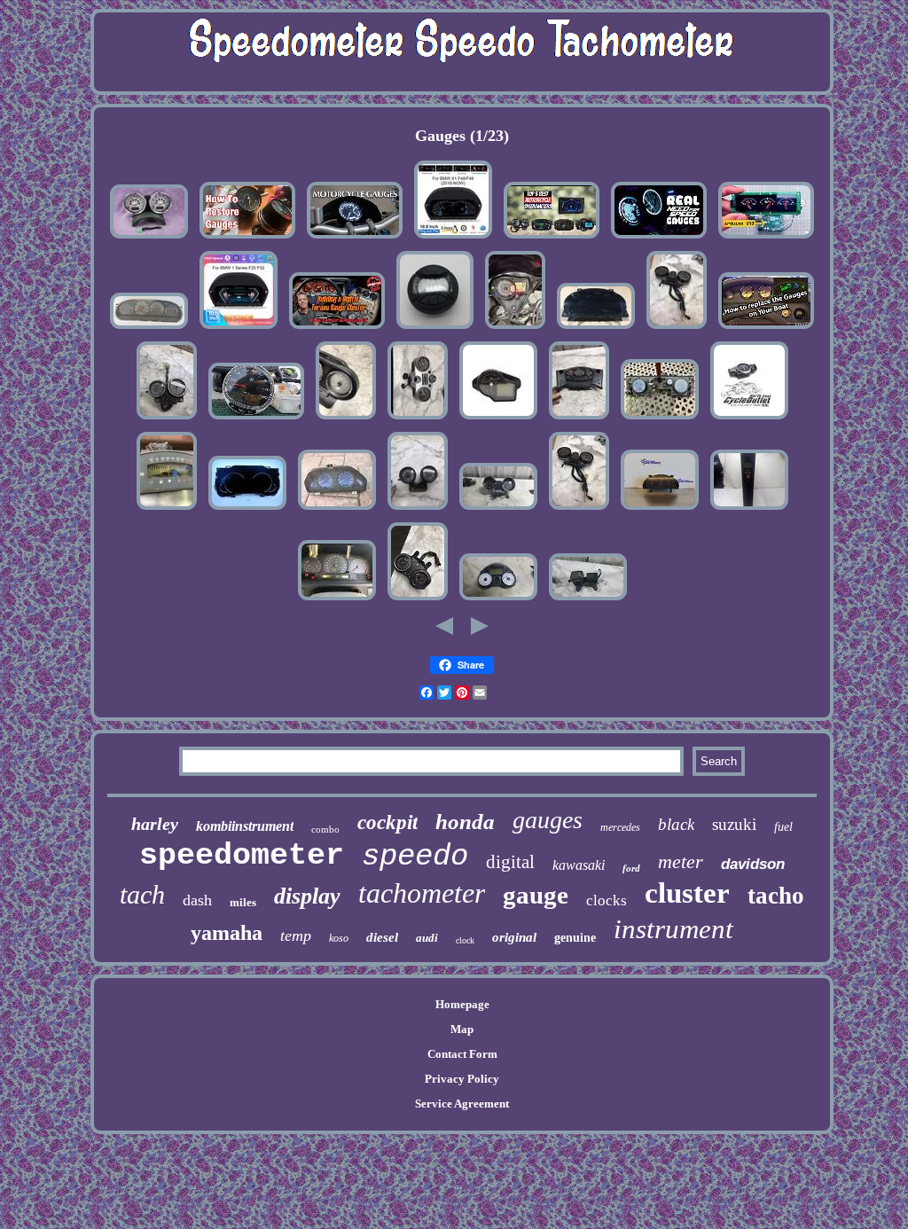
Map (462, 1029)
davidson (753, 864)
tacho (776, 895)
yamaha (226, 932)
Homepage (462, 1004)
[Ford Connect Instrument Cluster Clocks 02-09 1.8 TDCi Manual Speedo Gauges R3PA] (659, 510)
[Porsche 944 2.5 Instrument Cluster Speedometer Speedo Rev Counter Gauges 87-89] (149, 329)
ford (631, 868)
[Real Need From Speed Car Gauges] (659, 239)
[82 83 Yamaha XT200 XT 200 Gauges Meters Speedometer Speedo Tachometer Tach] (587, 600)
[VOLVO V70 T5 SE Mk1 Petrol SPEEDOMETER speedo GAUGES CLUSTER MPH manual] (337, 600)
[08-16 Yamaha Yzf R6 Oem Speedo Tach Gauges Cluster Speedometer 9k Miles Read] (749, 420)
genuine (575, 937)
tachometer (421, 893)
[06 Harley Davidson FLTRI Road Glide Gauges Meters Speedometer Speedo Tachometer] (345, 420)
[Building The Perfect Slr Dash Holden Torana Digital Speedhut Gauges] (337, 329)
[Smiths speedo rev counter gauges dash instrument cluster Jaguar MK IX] (659, 420)
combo (325, 829)
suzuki (734, 824)
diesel (382, 937)
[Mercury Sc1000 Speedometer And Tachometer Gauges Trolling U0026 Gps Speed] (256, 420)
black (676, 824)
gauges (548, 820)
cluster (687, 893)
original (514, 937)
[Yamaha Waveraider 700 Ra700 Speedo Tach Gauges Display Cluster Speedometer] (166, 510)
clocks (606, 900)
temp (295, 935)
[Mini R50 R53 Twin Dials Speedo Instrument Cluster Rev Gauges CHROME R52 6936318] (149, 239)
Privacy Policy (462, 1078)
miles (243, 902)
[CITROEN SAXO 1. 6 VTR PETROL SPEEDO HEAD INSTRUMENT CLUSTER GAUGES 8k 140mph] (337, 510)
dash (197, 900)
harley (154, 824)
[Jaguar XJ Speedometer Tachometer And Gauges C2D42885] (595, 329)
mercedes (620, 827)
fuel (783, 827)
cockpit (387, 822)
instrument (673, 928)
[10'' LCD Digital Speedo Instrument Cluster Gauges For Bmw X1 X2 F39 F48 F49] (453, 239)
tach (142, 894)
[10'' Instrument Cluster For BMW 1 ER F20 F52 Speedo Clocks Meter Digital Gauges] (238, 329)
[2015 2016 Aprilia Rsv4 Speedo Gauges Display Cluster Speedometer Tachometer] (498, 420)
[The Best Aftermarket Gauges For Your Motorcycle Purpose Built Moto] (354, 239)
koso (338, 938)
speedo (415, 856)
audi (427, 937)
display (307, 896)
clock (465, 940)
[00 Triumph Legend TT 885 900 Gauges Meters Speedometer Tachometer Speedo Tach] (417, 600)
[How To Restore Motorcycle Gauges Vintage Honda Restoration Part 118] (247, 239)
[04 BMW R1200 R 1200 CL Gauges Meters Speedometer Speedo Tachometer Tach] (417, 420)
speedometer (241, 855)
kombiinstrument (245, 826)
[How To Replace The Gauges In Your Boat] (766, 329)
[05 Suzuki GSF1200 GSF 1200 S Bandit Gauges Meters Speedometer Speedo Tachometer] (498, 510)
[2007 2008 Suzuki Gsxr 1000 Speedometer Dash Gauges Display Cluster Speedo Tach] (515, 329)
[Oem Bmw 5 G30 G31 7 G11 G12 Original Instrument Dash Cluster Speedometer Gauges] (247, 510)
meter (680, 861)
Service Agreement (462, 1103)
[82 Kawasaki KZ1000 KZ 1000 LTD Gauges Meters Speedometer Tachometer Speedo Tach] (676, 329)
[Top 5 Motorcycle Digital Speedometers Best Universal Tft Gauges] (551, 239)
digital (510, 862)
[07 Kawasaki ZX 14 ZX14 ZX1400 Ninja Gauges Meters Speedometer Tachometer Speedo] (498, 600)
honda (465, 822)
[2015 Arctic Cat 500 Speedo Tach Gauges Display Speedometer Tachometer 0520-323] (435, 329)
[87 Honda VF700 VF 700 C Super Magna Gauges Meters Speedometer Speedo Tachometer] (166, 420)
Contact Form (462, 1054)
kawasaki (578, 865)
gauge (535, 895)
